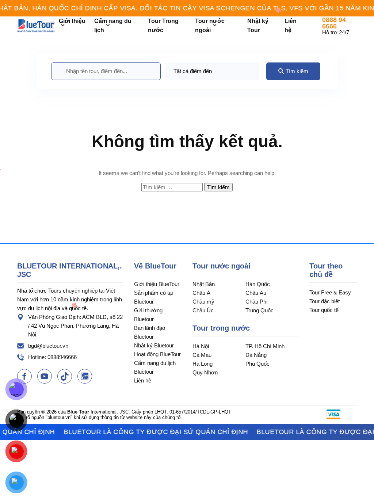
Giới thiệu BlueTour (156, 284)
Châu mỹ (203, 301)
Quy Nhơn (205, 372)
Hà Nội (200, 346)
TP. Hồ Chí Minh (265, 346)
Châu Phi (256, 301)
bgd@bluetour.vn (48, 346)
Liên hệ (142, 380)
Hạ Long (202, 364)
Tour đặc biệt (324, 301)
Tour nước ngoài (221, 266)
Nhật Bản (203, 284)
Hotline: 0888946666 (52, 357)
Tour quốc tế (324, 310)
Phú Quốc (257, 364)
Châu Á (201, 293)
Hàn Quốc (257, 284)
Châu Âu (255, 293)
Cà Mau (201, 355)
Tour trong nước (221, 328)
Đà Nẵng (256, 355)
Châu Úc (203, 310)
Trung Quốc (259, 310)
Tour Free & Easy (330, 292)
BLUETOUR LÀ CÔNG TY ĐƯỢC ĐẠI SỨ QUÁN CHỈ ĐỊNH (146, 431)
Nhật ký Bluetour (154, 345)
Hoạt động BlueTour (157, 354)
